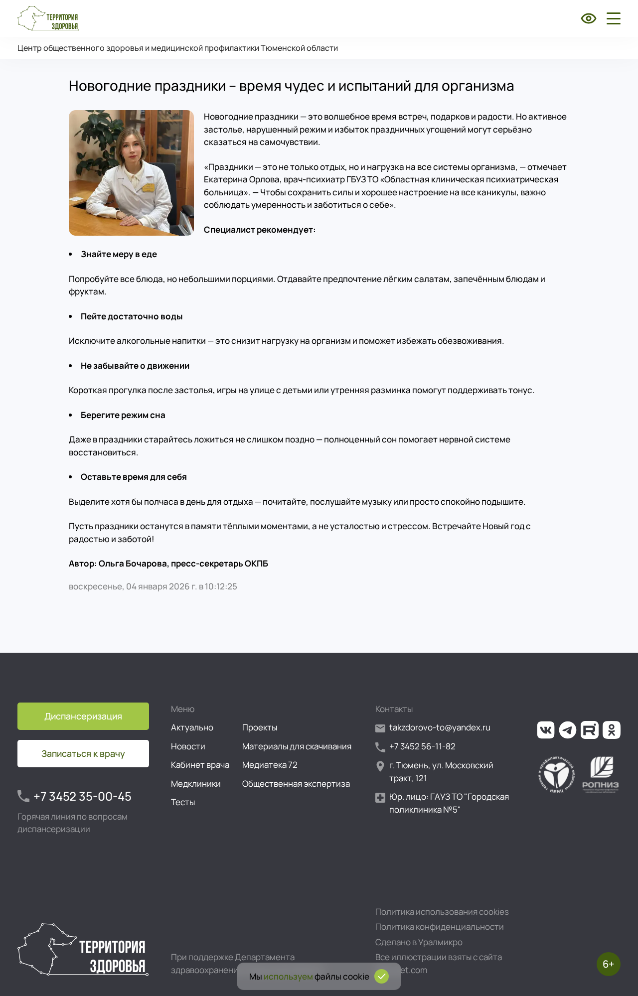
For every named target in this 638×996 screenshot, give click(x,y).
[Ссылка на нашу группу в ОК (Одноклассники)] (612, 730)
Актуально (192, 727)
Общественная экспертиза (296, 783)
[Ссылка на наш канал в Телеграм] (568, 730)
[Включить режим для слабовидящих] (589, 18)
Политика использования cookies (442, 911)
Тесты (183, 802)
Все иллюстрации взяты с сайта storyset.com (438, 963)
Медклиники (196, 783)
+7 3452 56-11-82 (422, 746)
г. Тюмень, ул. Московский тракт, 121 (441, 771)
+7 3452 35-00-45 (82, 796)
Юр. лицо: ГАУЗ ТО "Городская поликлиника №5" (449, 803)
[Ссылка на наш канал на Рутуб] (590, 730)
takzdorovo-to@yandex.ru (439, 727)
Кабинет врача (200, 764)
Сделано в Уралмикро (419, 942)
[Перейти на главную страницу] (48, 18)
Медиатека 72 (270, 764)
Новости (188, 746)
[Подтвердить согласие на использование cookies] (381, 976)
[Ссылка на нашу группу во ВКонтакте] (546, 730)
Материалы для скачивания (296, 746)
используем (288, 976)
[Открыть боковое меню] (612, 18)
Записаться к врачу (83, 753)
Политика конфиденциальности (439, 926)
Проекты (259, 727)
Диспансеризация (83, 716)
